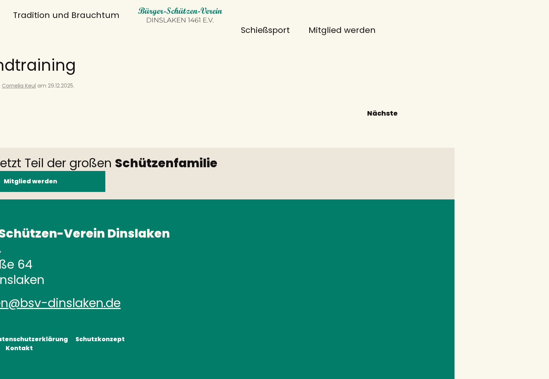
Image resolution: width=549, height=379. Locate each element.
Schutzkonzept (100, 339)
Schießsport (265, 30)
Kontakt (19, 348)
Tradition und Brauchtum (66, 15)
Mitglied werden (342, 30)
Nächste (382, 113)
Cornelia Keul (19, 85)
